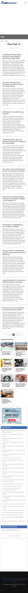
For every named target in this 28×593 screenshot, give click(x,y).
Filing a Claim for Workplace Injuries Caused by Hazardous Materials (14, 252)
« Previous (12, 48)
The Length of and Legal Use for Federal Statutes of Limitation (20, 353)
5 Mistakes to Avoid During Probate (12, 113)
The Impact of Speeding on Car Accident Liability (12, 226)
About (14, 581)
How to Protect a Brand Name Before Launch (12, 486)
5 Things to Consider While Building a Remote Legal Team (7, 401)
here (5, 530)
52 (19, 334)
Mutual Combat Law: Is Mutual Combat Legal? (6, 385)
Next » (16, 48)
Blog (6, 41)
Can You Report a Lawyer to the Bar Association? (20, 370)
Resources (22, 580)
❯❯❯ (23, 75)
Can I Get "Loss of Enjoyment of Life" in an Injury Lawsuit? (13, 170)
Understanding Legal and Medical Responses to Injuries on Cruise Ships (13, 141)
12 (11, 334)
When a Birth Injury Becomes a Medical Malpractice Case (21, 385)
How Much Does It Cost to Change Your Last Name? (6, 353)
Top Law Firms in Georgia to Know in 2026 (11, 458)
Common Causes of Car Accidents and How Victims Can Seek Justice (12, 84)
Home (2, 41)
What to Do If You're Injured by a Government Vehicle (13, 309)
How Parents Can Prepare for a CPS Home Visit (12, 483)
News (10, 578)
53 (21, 334)
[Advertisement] (14, 20)
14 (15, 334)
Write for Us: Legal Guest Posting (10, 580)
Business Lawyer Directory (19, 578)
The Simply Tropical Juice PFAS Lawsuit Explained (7, 370)
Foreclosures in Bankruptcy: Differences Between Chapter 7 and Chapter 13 (13, 199)
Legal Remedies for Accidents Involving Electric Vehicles (13, 281)
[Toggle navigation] (25, 2)
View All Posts (11, 536)
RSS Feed (18, 536)
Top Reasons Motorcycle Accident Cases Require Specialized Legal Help (11, 56)
